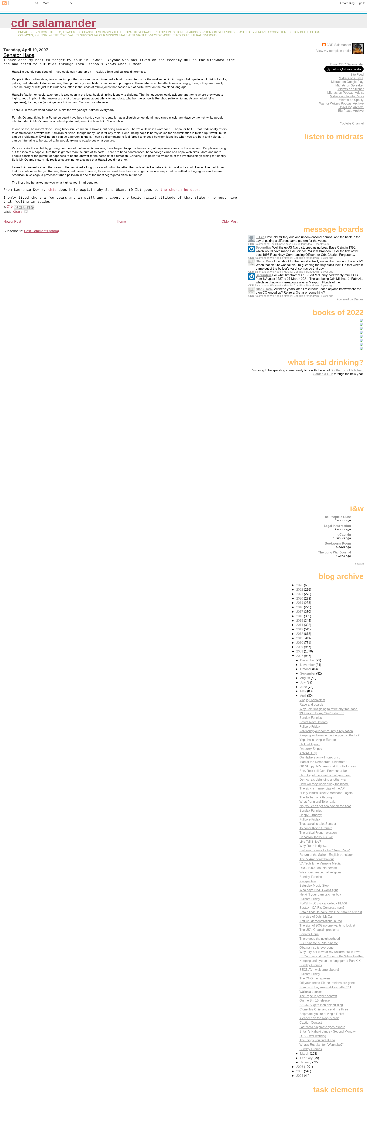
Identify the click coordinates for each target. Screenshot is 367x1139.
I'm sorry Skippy (310, 748)
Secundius (263, 247)
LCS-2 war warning (312, 1036)
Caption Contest (310, 1022)
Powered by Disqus (350, 299)
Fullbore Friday (309, 726)
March (305, 1053)
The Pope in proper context (318, 996)
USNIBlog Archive (351, 107)
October (306, 669)
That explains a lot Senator (317, 823)
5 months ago (322, 244)
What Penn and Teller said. (317, 801)
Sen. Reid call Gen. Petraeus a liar (323, 771)
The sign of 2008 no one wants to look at (327, 925)
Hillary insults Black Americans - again (326, 793)
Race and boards (311, 704)
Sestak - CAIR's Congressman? (321, 907)
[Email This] (16, 207)
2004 (300, 1075)
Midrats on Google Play (347, 81)
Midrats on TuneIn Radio (347, 96)
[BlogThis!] (20, 207)
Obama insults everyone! (316, 947)
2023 (300, 585)
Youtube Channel (352, 123)
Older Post (229, 221)
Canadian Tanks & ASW (316, 837)
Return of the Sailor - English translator (326, 854)
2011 (299, 638)
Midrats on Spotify (351, 100)
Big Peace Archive (351, 110)
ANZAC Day (308, 753)
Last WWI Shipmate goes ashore (322, 1027)
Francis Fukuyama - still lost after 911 (325, 987)
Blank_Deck (264, 261)
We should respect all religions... (321, 872)
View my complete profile (333, 50)
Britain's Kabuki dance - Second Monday (327, 1031)
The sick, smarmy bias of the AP (322, 788)
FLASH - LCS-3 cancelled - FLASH (323, 903)
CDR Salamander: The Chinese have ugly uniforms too (280, 244)
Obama (17, 211)
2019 (300, 602)
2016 (300, 616)
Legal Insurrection (337, 526)
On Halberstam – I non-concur (320, 757)
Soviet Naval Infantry (313, 722)
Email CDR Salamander (347, 64)
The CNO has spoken (314, 978)
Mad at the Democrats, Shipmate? (323, 762)
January (306, 1062)
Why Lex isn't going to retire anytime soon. (328, 709)
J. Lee (260, 237)
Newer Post (12, 221)
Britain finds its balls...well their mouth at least (330, 912)
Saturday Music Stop (314, 885)
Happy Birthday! (310, 815)
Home (121, 221)
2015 (300, 620)
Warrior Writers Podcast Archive (341, 103)
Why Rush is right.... (313, 846)
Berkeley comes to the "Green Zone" (324, 850)
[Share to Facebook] (28, 207)
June (304, 687)
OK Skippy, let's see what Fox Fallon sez (327, 766)
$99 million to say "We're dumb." (321, 713)
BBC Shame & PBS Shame (318, 943)
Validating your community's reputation (326, 731)
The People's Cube (337, 517)
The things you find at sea (317, 1040)
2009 (300, 647)
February (306, 1058)
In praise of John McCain (316, 916)
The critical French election (318, 832)
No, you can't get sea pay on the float (325, 806)
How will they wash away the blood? (324, 784)
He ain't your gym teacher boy (320, 894)
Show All (359, 563)
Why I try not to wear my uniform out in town (329, 952)
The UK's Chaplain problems (319, 929)
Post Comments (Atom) (41, 231)
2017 (300, 611)
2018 (300, 607)
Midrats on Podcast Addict (345, 92)
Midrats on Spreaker (349, 85)
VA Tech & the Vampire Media (319, 863)
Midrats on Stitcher (350, 89)
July (303, 682)
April (303, 695)
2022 (300, 589)
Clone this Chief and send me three (323, 1009)
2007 (300, 656)
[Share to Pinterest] (32, 207)
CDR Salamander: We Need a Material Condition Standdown (283, 257)
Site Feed (357, 74)
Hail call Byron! (309, 744)
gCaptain (344, 534)
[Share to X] (24, 207)
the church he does (180, 190)
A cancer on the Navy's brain (319, 1018)
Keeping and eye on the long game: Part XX (329, 735)
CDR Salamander (53, 23)
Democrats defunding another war (322, 779)
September (308, 673)
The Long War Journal (334, 552)
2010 (300, 642)
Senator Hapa (18, 55)
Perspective (307, 881)
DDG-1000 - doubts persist (318, 868)
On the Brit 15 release (314, 1000)
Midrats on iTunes (351, 78)
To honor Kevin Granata (315, 828)
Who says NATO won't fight (318, 890)
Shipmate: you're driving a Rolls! (321, 1014)
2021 (300, 594)
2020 (300, 598)
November (308, 664)
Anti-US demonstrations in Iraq (320, 921)
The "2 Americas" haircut (316, 859)
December (308, 660)
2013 (300, 629)
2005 (300, 1071)
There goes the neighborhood (319, 938)
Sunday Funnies (310, 717)
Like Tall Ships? (310, 841)
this (52, 190)
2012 (300, 633)
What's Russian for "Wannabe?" (321, 1044)
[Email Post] (25, 211)
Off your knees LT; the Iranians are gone (327, 983)
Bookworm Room (338, 543)
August (305, 678)
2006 (300, 1066)
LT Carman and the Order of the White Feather (331, 956)
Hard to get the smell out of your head (325, 775)
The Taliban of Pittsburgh (316, 797)
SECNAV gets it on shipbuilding (321, 1005)
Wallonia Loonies (311, 991)
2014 (300, 625)
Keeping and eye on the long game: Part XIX (330, 960)
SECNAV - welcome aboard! (319, 969)
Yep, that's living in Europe (317, 739)
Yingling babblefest (312, 700)
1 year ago (327, 257)
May (303, 691)
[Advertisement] (337, 409)
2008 (300, 651)
